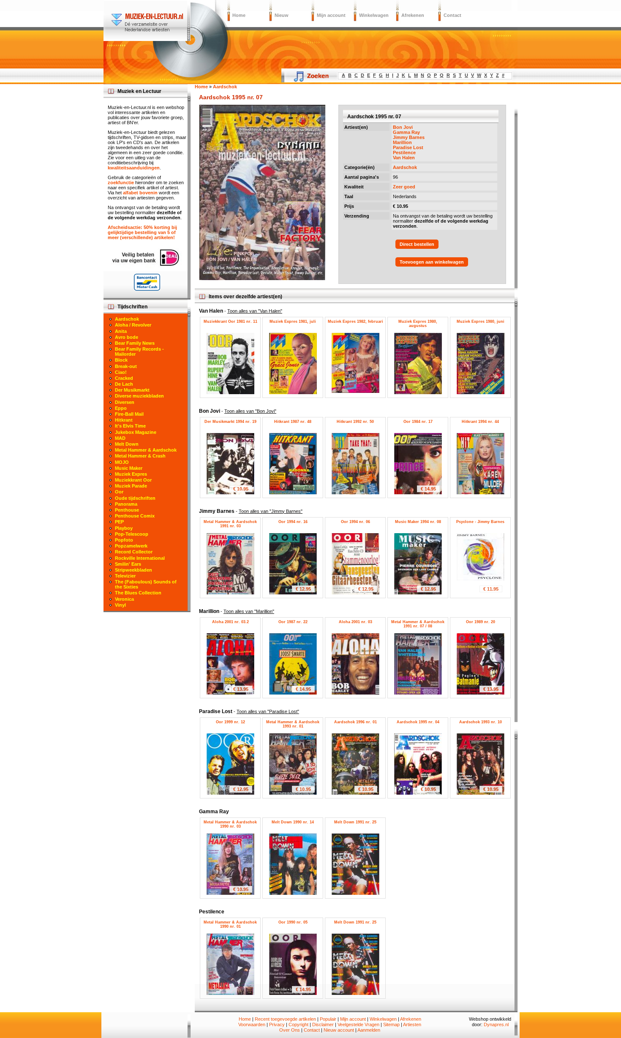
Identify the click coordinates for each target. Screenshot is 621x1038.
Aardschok (405, 167)
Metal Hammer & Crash (140, 455)
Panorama (126, 504)
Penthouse (127, 509)
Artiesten (412, 1024)
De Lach (124, 384)
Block (121, 359)
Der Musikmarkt (132, 389)
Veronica (124, 599)
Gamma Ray (406, 132)
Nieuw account (339, 1030)
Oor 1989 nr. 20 (480, 622)
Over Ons (289, 1030)
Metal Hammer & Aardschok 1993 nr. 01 (292, 724)
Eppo (121, 408)
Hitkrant (124, 419)
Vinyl (120, 605)
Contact (452, 15)
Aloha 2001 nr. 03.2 (230, 622)
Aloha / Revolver (133, 324)
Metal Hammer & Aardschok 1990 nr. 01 (230, 924)
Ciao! (121, 372)
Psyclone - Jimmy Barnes (480, 522)
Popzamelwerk (131, 545)
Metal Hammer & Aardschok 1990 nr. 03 (230, 824)
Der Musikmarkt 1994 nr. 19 (230, 422)
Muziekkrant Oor (133, 479)
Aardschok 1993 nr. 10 (480, 722)
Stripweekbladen (133, 569)
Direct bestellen (417, 244)
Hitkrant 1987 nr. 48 (292, 422)
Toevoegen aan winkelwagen (432, 261)
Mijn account (331, 15)
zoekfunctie (121, 182)
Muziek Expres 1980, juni (480, 321)
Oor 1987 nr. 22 (293, 622)
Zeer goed (404, 186)
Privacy (277, 1024)
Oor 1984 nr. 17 (418, 422)
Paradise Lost (408, 147)
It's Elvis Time (130, 425)
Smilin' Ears (128, 564)
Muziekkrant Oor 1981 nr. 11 (230, 321)
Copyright (298, 1024)
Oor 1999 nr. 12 (230, 722)
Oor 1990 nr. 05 (293, 922)
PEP (119, 521)
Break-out (126, 366)
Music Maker (128, 468)
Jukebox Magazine (135, 432)
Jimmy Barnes (409, 137)
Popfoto (124, 539)
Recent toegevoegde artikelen (285, 1019)
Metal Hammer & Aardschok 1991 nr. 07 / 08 (417, 624)
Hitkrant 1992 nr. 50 (355, 422)
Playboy (124, 528)
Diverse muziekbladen (139, 395)
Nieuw (282, 15)
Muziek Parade (131, 485)
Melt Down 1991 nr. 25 (355, 822)
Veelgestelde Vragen (358, 1024)
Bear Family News (135, 343)
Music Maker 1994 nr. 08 (418, 522)
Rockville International (140, 558)
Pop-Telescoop (131, 534)
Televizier (125, 575)
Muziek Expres (131, 474)
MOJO (122, 462)
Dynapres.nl (496, 1024)
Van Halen (404, 157)
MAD (120, 438)
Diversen (124, 402)
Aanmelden (368, 1030)
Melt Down (127, 444)
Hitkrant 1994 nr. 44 (480, 422)
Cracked (124, 378)
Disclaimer (323, 1024)
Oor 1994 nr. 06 (355, 522)
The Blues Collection (138, 592)
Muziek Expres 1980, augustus (417, 323)
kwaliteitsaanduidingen (134, 167)
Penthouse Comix (135, 515)
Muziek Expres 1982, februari (355, 321)
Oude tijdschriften (135, 498)
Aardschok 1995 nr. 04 (418, 722)
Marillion (402, 142)
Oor (119, 491)
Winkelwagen (374, 15)
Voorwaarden (251, 1024)
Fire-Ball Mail (129, 414)
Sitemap (391, 1024)
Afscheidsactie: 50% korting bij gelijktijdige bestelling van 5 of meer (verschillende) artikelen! (142, 232)
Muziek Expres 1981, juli (293, 321)
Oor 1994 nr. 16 (293, 522)
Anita (121, 331)
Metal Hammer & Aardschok (146, 449)
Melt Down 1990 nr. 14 (293, 822)
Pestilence (404, 152)
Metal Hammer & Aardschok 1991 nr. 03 (230, 524)
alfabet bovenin (140, 192)
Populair (328, 1019)
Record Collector (134, 551)
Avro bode (126, 337)
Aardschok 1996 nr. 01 (355, 722)
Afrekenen (412, 15)
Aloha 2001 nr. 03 (355, 622)
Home (238, 15)
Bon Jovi (403, 127)
